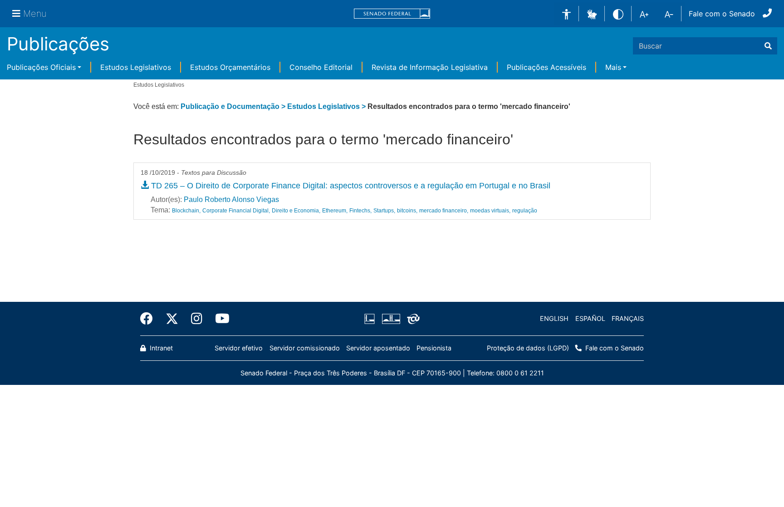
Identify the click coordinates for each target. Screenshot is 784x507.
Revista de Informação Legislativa (430, 67)
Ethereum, (335, 210)
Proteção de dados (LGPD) (528, 348)
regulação (524, 210)
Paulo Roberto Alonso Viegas (231, 199)
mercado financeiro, (443, 210)
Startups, (384, 210)
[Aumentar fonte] (644, 14)
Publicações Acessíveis (546, 67)
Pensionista (433, 348)
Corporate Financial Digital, (236, 210)
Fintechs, (360, 210)
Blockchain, (186, 210)
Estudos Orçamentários (230, 67)
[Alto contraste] (618, 13)
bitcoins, (407, 210)
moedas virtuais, (490, 210)
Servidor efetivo (239, 348)
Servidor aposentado (378, 348)
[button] (592, 13)
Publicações (58, 44)
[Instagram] (197, 318)
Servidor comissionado (305, 348)
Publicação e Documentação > (234, 106)
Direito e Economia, (296, 210)
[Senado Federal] (392, 14)
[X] (172, 318)
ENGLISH (554, 318)
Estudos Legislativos (135, 67)
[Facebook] (149, 318)
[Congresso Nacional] (390, 318)
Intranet (160, 348)
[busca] (768, 46)
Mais (613, 67)
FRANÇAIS (628, 318)
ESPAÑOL (590, 318)
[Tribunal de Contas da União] (412, 318)
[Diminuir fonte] (669, 14)
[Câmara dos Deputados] (371, 318)
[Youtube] (219, 318)
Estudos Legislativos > (327, 106)
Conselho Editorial (321, 67)
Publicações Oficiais (41, 67)
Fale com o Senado (722, 13)
